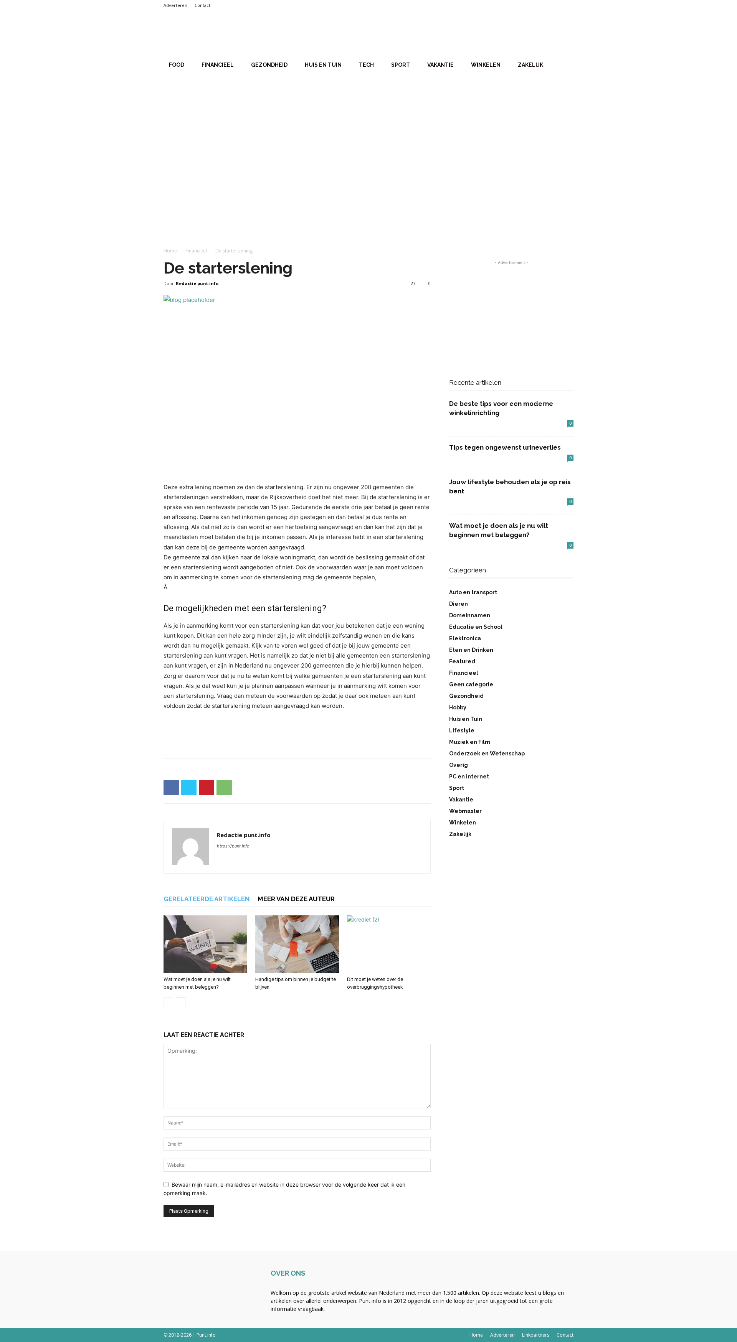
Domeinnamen (469, 615)
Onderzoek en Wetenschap (487, 753)
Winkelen (486, 65)
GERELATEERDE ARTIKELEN (207, 899)
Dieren (458, 604)
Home (170, 250)
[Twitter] (189, 787)
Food (176, 65)
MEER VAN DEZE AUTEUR (296, 899)
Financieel (218, 65)
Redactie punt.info (197, 283)
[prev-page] (168, 1002)
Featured (462, 661)
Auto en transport (473, 592)
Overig (458, 765)
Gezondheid (269, 65)
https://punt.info (233, 846)
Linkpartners (535, 1335)
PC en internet (469, 776)
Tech (366, 65)
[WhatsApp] (224, 787)
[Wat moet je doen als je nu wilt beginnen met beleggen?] (205, 944)
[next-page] (180, 1002)
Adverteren (175, 5)
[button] (564, 34)
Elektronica (465, 638)
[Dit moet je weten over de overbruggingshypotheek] (389, 944)
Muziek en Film (469, 742)
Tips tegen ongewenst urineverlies (505, 447)
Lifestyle (461, 730)
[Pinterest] (206, 787)
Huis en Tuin (323, 65)
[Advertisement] (368, 137)
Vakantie (440, 65)
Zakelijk (530, 65)
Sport (400, 65)
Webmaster (465, 811)
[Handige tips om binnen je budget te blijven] (297, 944)
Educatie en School (475, 627)
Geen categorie (471, 684)
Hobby (457, 707)
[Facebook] (171, 787)
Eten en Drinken (471, 650)
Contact (202, 5)
